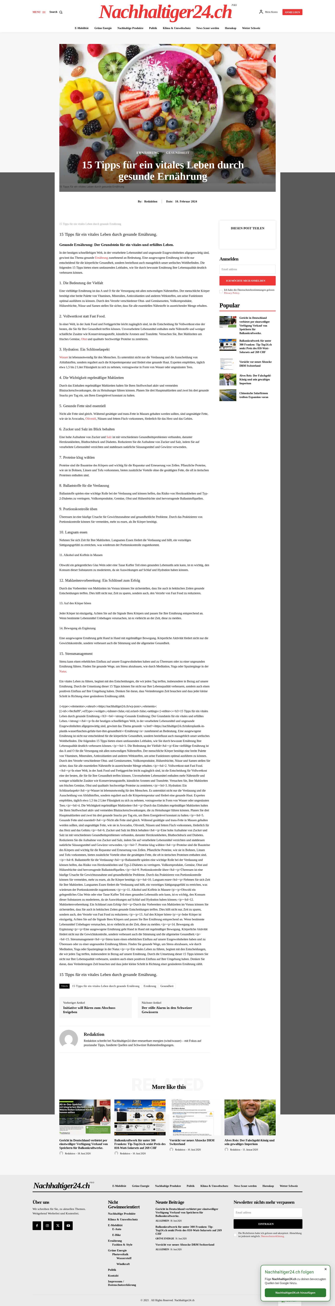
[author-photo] (61, 1153)
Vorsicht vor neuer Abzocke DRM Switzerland (184, 1244)
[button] (56, 12)
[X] (243, 238)
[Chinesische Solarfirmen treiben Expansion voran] (227, 395)
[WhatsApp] (261, 238)
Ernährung (147, 152)
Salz (109, 437)
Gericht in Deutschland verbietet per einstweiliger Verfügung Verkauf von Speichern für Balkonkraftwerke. (254, 325)
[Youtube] (68, 1225)
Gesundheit (177, 152)
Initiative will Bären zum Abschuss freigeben (89, 1010)
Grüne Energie (164, 1238)
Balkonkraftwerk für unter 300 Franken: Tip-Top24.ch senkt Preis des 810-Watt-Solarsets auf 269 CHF (140, 1144)
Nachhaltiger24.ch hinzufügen (295, 1292)
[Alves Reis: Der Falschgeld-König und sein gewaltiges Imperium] (227, 379)
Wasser (63, 357)
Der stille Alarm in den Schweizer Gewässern (167, 1010)
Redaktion (150, 201)
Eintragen (266, 1224)
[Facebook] (234, 238)
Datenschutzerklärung (272, 1236)
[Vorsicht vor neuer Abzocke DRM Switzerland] (227, 364)
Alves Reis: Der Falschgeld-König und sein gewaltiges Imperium (255, 379)
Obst (84, 339)
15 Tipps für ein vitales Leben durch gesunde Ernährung (105, 986)
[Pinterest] (252, 238)
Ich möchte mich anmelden (245, 280)
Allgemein (162, 1220)
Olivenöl (90, 418)
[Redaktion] (68, 1039)
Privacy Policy (231, 292)
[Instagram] (47, 1225)
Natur (62, 671)
